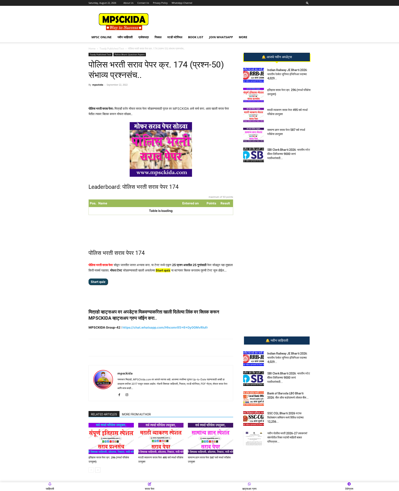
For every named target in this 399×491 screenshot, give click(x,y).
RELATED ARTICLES (104, 414)
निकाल (158, 37)
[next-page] (97, 470)
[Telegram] (127, 94)
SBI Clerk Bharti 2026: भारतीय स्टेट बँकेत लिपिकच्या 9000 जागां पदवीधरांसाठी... (288, 154)
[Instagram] (128, 395)
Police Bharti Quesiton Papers (130, 54)
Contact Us (143, 2)
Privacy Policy (160, 2)
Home (92, 48)
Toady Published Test (112, 48)
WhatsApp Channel (182, 2)
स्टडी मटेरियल (174, 37)
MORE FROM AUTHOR (136, 414)
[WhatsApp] (118, 94)
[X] (146, 94)
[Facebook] (137, 94)
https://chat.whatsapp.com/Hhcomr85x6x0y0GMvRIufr (165, 327)
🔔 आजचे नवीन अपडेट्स (277, 57)
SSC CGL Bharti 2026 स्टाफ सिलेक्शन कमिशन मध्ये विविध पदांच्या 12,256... (285, 417)
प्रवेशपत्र (143, 37)
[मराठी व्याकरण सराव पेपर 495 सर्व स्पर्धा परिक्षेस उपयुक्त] (160, 438)
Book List (195, 37)
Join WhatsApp (221, 37)
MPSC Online (101, 37)
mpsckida (97, 84)
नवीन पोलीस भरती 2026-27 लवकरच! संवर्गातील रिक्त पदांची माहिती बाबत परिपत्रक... (287, 437)
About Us (128, 2)
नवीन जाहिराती (125, 37)
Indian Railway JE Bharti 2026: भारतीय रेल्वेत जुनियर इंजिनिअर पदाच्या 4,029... (287, 74)
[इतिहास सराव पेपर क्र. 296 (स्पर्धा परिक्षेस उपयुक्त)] (111, 438)
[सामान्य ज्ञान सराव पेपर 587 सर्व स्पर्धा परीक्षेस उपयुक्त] (210, 438)
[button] (307, 2)
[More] (156, 94)
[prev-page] (91, 470)
